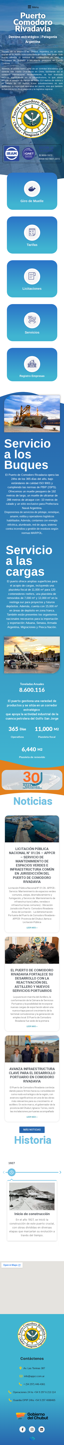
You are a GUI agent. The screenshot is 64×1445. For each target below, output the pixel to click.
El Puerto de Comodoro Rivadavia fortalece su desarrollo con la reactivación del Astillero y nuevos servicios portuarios (32, 980)
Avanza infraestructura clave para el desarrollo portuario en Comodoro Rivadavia (32, 1075)
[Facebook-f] (22, 1429)
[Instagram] (32, 1429)
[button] (33, 7)
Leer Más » (32, 928)
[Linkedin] (41, 1429)
